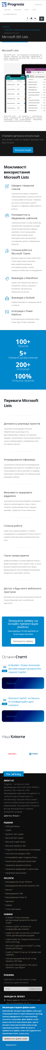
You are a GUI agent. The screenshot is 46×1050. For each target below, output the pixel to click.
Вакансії (8, 889)
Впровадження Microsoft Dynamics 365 (22, 885)
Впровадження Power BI (16, 897)
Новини (8, 905)
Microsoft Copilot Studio (15, 842)
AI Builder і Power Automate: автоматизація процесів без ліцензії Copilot (24, 669)
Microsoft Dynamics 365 (15, 846)
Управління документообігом (18, 865)
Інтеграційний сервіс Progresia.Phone (21, 857)
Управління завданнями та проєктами (21, 869)
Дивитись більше (11, 815)
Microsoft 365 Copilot (14, 838)
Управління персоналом (15, 873)
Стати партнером (13, 909)
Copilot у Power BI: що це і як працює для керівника (23, 953)
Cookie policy (24, 1033)
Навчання (9, 901)
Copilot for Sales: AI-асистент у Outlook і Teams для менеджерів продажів (23, 934)
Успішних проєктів (23, 380)
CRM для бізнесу (12, 826)
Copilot (8, 830)
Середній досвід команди (23, 357)
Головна (5, 27)
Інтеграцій (23, 369)
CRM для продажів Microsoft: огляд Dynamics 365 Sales (21, 959)
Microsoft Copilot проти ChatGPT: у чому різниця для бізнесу (23, 946)
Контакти (17, 10)
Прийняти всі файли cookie (15, 1038)
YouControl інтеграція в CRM (17, 853)
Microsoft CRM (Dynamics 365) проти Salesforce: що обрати (21, 966)
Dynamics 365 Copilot (14, 834)
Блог (27, 10)
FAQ (34, 10)
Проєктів (23, 346)
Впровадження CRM (14, 893)
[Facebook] (27, 18)
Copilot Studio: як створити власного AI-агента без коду (23, 940)
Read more (11, 683)
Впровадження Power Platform (18, 882)
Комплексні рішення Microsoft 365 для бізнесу (22, 30)
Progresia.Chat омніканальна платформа (22, 849)
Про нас (7, 10)
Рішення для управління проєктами (20, 861)
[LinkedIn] (35, 18)
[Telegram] (31, 18)
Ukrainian (38, 4)
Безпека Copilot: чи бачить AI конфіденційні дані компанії (24, 702)
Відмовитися (11, 1045)
